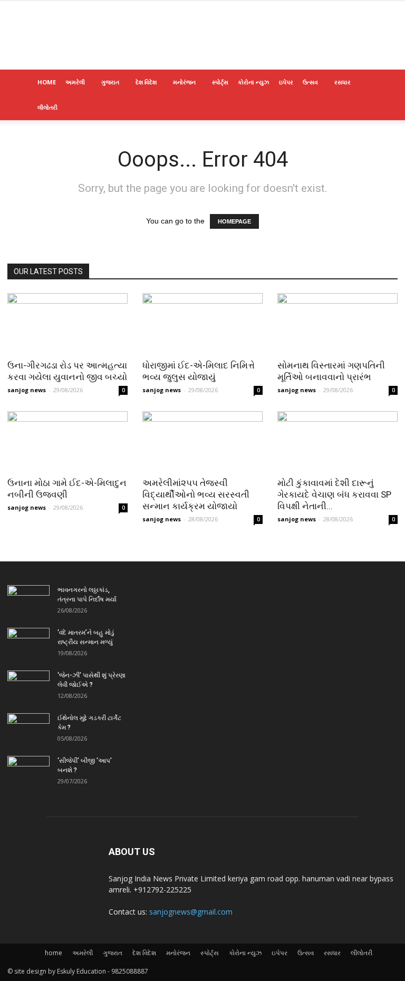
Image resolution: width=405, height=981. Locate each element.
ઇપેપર (286, 82)
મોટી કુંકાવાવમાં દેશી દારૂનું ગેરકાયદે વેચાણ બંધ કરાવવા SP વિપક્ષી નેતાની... (334, 494)
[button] (385, 82)
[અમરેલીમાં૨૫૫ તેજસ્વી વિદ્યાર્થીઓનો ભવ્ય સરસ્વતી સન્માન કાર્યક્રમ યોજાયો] (202, 441)
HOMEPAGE (234, 221)
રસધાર (342, 82)
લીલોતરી (47, 107)
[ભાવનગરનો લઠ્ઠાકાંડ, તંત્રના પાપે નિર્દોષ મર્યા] (28, 600)
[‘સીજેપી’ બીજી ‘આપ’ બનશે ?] (28, 770)
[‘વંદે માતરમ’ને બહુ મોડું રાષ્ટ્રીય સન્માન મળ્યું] (28, 642)
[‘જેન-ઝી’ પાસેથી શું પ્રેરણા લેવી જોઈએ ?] (28, 685)
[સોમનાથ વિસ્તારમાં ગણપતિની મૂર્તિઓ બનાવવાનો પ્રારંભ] (337, 323)
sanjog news (26, 390)
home (46, 82)
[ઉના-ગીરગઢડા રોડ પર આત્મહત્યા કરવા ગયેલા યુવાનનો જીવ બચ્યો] (67, 323)
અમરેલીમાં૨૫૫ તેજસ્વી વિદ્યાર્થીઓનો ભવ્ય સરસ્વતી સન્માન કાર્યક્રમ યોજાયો (195, 494)
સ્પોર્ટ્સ (220, 82)
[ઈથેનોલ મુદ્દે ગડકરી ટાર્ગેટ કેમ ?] (28, 728)
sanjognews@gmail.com (191, 912)
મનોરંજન (184, 82)
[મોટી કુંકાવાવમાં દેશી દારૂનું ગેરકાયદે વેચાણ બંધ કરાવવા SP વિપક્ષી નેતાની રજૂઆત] (337, 441)
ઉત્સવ (310, 82)
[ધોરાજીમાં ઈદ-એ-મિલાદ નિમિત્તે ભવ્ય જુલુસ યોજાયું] (202, 323)
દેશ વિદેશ (146, 82)
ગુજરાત (110, 82)
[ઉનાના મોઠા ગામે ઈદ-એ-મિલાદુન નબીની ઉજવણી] (67, 441)
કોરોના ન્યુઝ (253, 82)
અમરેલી (75, 82)
